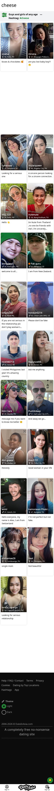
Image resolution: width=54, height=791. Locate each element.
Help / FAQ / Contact (12, 680)
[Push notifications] (50, 780)
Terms (29, 680)
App (17, 689)
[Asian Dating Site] (27, 785)
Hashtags (6, 689)
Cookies (5, 685)
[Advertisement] (27, 103)
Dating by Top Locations (26, 685)
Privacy (40, 680)
